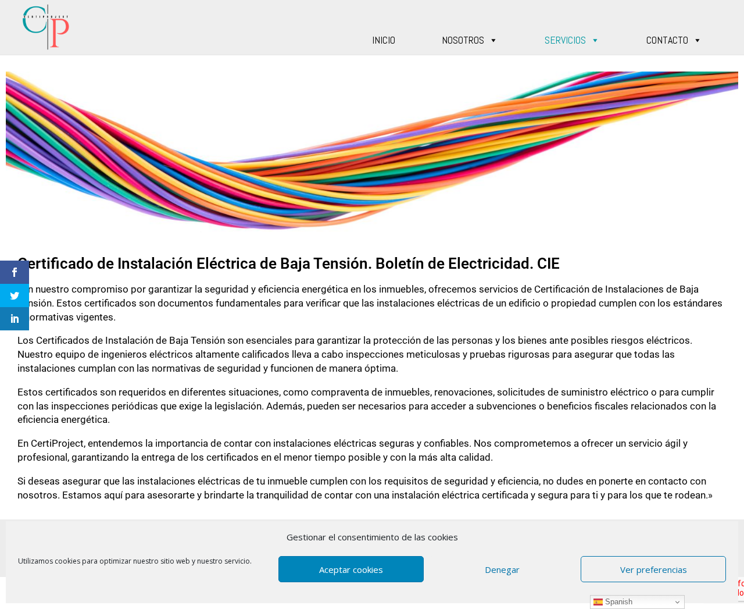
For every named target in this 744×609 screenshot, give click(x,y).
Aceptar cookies (351, 569)
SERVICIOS (565, 40)
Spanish (617, 601)
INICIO (383, 40)
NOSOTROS (463, 40)
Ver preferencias (653, 569)
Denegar (502, 569)
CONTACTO (667, 40)
